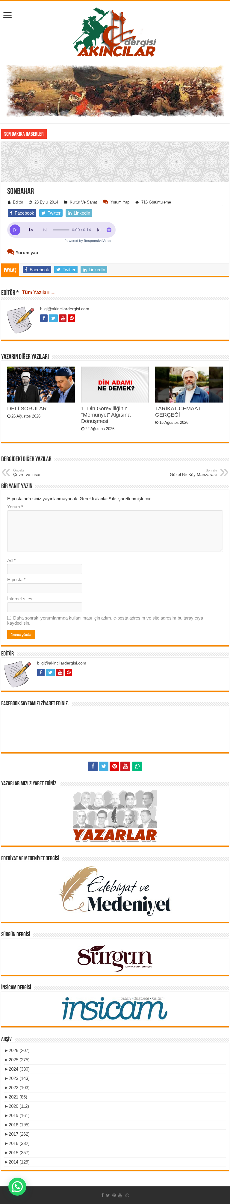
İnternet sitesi (20, 598)
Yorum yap (120, 202)
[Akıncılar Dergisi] (115, 32)
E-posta (16, 579)
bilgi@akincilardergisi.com (64, 308)
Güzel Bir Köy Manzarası (193, 472)
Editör (18, 202)
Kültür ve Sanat (83, 202)
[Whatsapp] (137, 766)
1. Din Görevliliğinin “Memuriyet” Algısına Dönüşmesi (106, 415)
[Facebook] (93, 766)
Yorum (15, 506)
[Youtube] (125, 766)
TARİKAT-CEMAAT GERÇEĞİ (178, 412)
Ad (11, 560)
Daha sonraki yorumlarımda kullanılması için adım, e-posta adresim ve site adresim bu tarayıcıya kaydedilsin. (105, 620)
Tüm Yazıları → (38, 292)
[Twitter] (103, 766)
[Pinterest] (114, 766)
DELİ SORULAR (27, 409)
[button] (115, 202)
